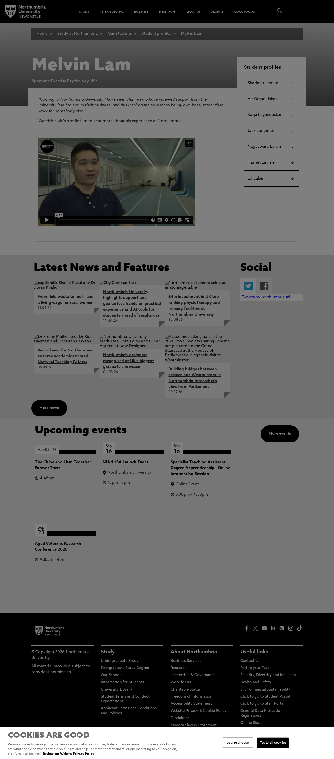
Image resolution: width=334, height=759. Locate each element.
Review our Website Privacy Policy (68, 754)
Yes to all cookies (273, 742)
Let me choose (238, 742)
